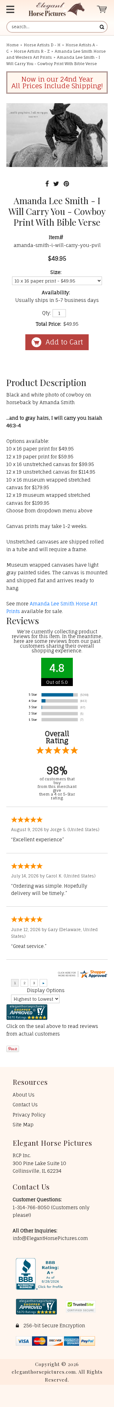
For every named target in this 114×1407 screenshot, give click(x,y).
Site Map (23, 1125)
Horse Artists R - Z (32, 51)
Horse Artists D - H (42, 45)
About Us (24, 1095)
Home (12, 45)
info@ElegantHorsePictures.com (50, 1238)
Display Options (46, 990)
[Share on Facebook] (47, 184)
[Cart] (102, 9)
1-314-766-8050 (32, 1207)
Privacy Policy (29, 1115)
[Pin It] (66, 184)
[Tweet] (56, 184)
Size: (55, 272)
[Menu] (12, 9)
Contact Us (25, 1105)
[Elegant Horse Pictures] (56, 9)
